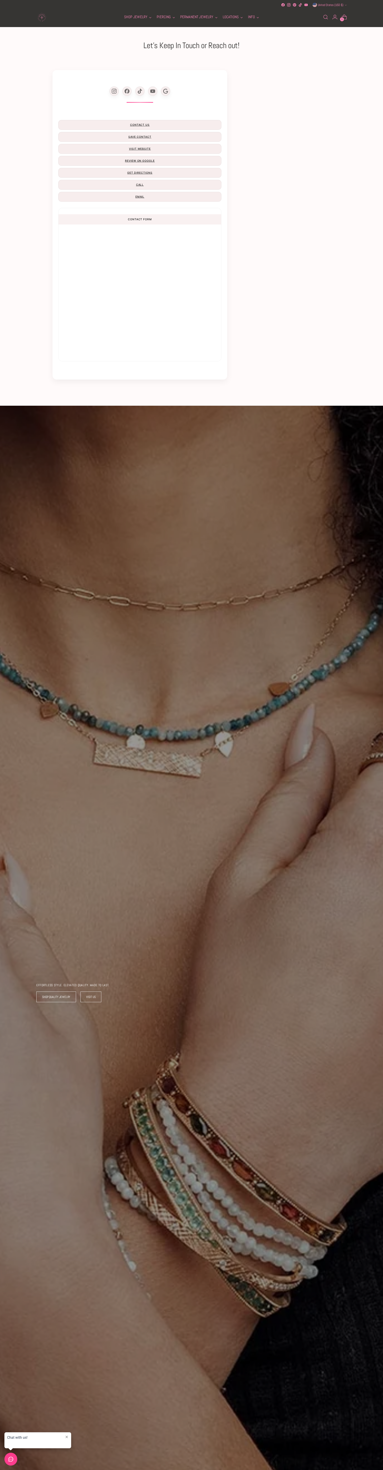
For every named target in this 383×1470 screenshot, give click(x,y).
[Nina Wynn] (41, 17)
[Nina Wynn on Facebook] (283, 5)
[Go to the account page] (334, 17)
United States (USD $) (331, 5)
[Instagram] (114, 91)
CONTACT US (140, 124)
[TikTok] (140, 91)
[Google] (165, 91)
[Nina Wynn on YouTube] (306, 5)
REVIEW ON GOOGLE (140, 160)
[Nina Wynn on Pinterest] (295, 5)
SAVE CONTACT (139, 136)
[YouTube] (152, 91)
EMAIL (140, 196)
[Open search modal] (325, 17)
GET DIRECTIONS (139, 172)
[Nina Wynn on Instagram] (289, 5)
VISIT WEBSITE (140, 148)
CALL (140, 184)
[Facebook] (127, 91)
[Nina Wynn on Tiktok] (300, 5)
